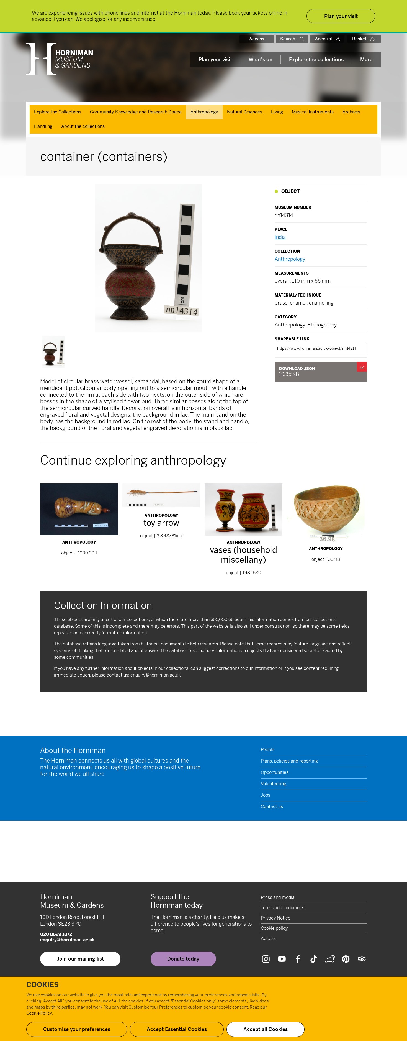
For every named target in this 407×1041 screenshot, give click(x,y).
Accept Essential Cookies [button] (177, 1029)
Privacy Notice (275, 918)
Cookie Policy (39, 1013)
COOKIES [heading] (42, 985)
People (267, 750)
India (280, 237)
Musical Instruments (313, 112)
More (366, 59)
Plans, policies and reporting (289, 761)
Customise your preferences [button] (76, 1029)
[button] (303, 39)
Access (256, 39)
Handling (43, 126)
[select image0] (53, 352)
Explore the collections (316, 59)
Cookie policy (274, 928)
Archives (351, 112)
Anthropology (204, 112)
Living (277, 112)
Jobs (265, 795)
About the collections (83, 126)
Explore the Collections (57, 112)
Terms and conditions (282, 908)
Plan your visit (215, 59)
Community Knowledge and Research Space (136, 112)
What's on (260, 59)
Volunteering (273, 784)
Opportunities (274, 772)
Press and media (278, 897)
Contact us (272, 806)
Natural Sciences (244, 112)
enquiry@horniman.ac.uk (155, 675)
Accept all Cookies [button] (265, 1029)
